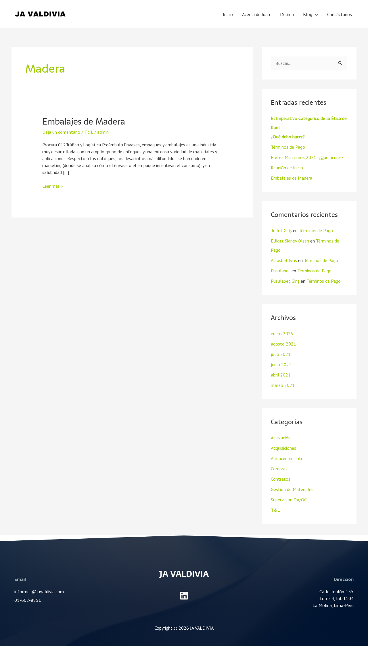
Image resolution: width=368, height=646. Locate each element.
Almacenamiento (287, 458)
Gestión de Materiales (292, 489)
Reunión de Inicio (287, 167)
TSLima (286, 14)
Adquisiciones (283, 448)
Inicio (228, 14)
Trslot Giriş (281, 230)
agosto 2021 (283, 344)
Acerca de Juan (256, 14)
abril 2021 (281, 375)
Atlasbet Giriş (284, 260)
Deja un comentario (61, 132)
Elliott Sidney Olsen (290, 241)
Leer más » (52, 186)
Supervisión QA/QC (289, 500)
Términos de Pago (288, 147)
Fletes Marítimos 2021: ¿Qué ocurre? (307, 157)
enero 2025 (282, 333)
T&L (88, 132)
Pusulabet (280, 270)
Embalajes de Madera (83, 122)
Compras (279, 469)
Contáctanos (339, 14)
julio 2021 (281, 354)
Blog (307, 14)
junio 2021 (281, 364)
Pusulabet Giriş (285, 281)
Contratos (280, 479)
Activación (281, 438)
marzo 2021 (283, 385)
